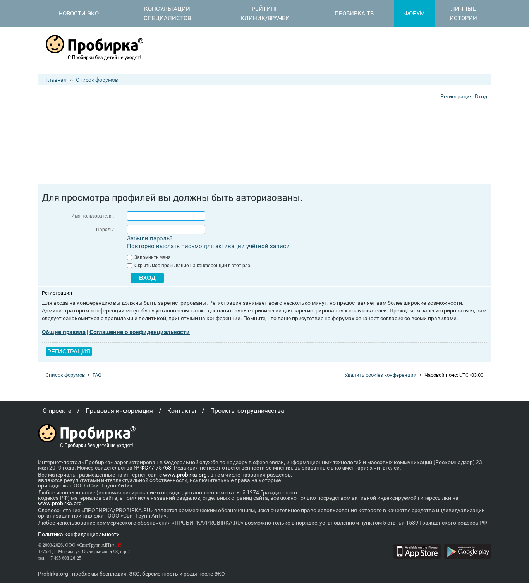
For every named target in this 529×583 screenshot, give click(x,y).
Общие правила (64, 332)
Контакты (181, 410)
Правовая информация (119, 410)
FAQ (97, 375)
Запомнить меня (152, 257)
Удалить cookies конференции (381, 375)
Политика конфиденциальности (79, 534)
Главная (56, 80)
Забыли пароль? (149, 238)
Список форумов (97, 80)
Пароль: (105, 229)
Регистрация (456, 96)
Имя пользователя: (92, 216)
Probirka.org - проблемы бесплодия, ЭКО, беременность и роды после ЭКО (131, 574)
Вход (481, 96)
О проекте (57, 410)
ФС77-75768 (155, 468)
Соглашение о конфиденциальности (139, 332)
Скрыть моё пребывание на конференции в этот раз (191, 265)
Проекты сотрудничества (247, 410)
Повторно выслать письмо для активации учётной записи (208, 246)
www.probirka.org (185, 475)
